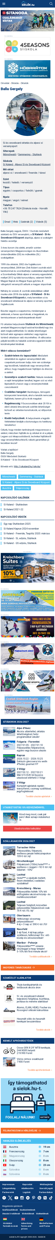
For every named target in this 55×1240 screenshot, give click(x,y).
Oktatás (15, 83)
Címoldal (5, 83)
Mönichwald (9, 154)
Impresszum (8, 1184)
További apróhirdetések (39, 1070)
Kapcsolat (27, 1184)
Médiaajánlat (46, 1184)
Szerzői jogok (46, 1188)
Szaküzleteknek (27, 1210)
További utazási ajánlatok (38, 796)
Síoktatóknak (42, 1213)
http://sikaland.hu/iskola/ (27, 466)
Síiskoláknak (28, 1213)
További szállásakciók (40, 956)
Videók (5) (41, 222)
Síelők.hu (27, 3)
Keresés (51, 4)
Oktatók (24, 83)
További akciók (43, 1030)
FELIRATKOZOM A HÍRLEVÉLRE (20, 1130)
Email (7, 222)
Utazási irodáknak (11, 1213)
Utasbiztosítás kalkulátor (27, 828)
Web (15, 222)
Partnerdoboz (46, 1192)
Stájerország (22, 488)
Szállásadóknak (10, 1210)
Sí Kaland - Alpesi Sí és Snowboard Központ (26, 164)
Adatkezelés (27, 1188)
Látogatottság (8, 1188)
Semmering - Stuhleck (30, 154)
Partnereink (8, 1192)
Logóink (26, 1192)
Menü (4, 4)
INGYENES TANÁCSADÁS (17, 967)
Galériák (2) (27, 222)
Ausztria (6, 488)
